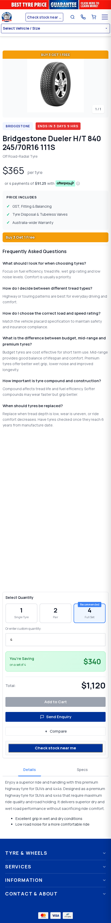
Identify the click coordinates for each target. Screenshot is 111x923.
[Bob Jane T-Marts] (12, 17)
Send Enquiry (58, 716)
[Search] (72, 17)
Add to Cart (55, 701)
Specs (82, 769)
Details (29, 769)
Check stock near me (55, 748)
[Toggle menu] (105, 17)
